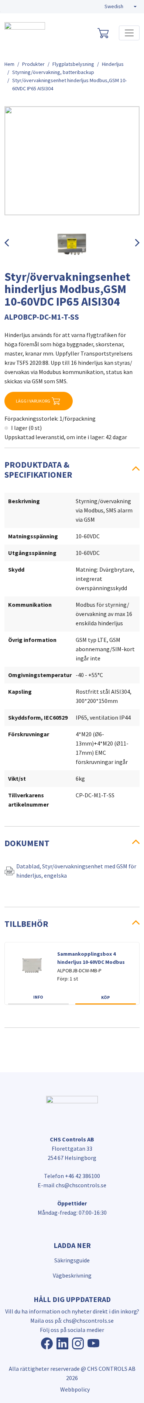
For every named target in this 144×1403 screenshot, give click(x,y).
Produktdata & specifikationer (38, 469)
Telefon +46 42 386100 (72, 1176)
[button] (121, 6)
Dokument (26, 843)
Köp (105, 997)
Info (38, 997)
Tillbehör (26, 923)
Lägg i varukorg (33, 401)
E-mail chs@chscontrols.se (72, 1185)
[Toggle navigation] (129, 33)
